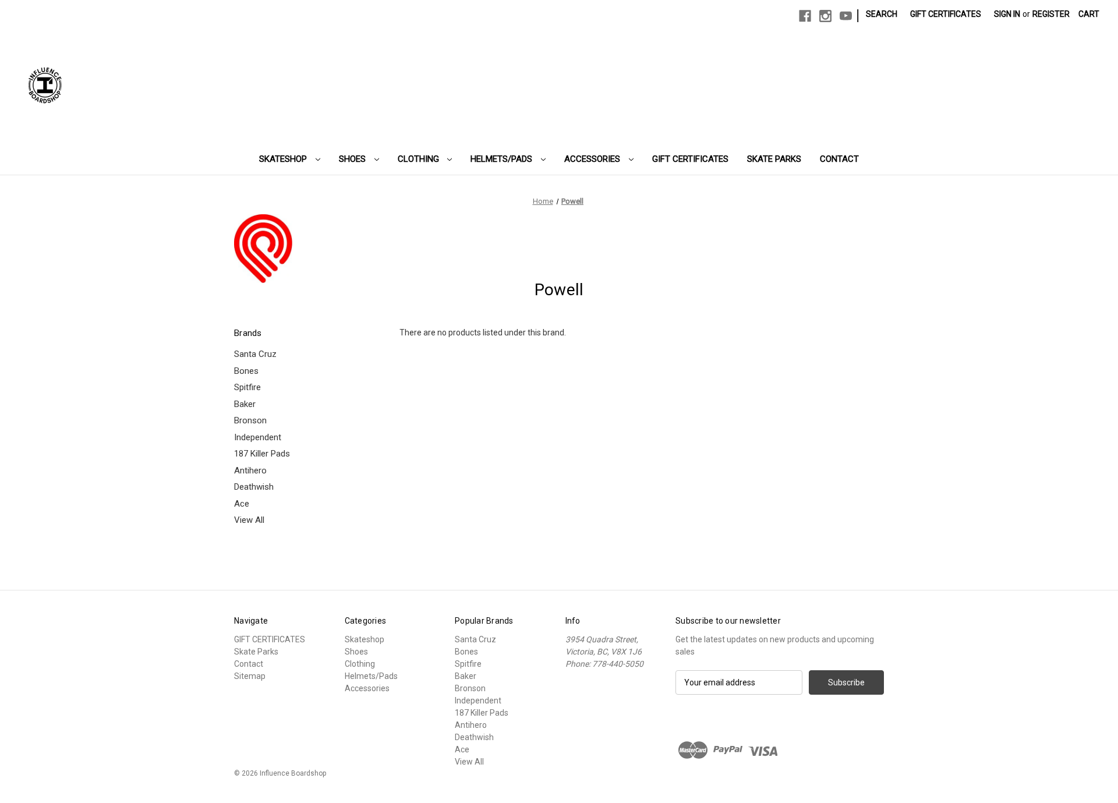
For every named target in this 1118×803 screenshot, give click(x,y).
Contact (839, 159)
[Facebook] (805, 16)
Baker (245, 404)
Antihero (250, 470)
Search (881, 14)
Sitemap (250, 676)
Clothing (419, 159)
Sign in (1007, 14)
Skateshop (284, 159)
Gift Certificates (945, 14)
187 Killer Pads (262, 453)
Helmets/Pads (502, 159)
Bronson (250, 420)
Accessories (593, 159)
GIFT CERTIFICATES (690, 159)
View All (249, 520)
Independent (257, 437)
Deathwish (254, 487)
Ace (241, 503)
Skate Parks (774, 159)
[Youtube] (846, 16)
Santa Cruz (255, 354)
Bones (246, 371)
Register (1051, 14)
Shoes (353, 159)
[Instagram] (825, 16)
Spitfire (247, 387)
